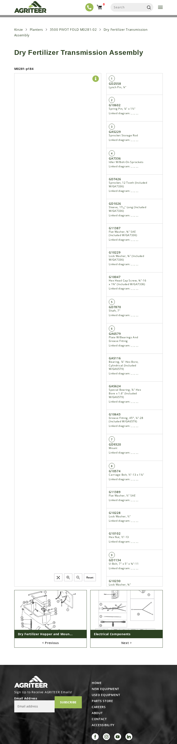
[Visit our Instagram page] (106, 736)
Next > (126, 643)
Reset (89, 577)
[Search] (149, 7)
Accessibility (103, 725)
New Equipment (105, 689)
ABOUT (97, 713)
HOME (97, 683)
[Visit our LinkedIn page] (128, 736)
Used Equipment (106, 695)
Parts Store (102, 701)
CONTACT (99, 719)
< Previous (50, 643)
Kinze (18, 29)
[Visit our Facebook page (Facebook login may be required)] (95, 736)
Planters (36, 29)
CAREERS (99, 707)
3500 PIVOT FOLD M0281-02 (73, 29)
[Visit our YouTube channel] (117, 736)
